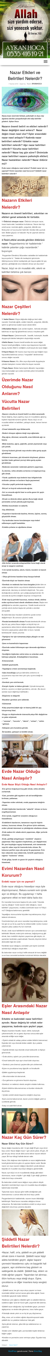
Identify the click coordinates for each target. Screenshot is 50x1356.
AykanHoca (37, 83)
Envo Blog (38, 1351)
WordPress (12, 1351)
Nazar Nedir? (13, 1345)
